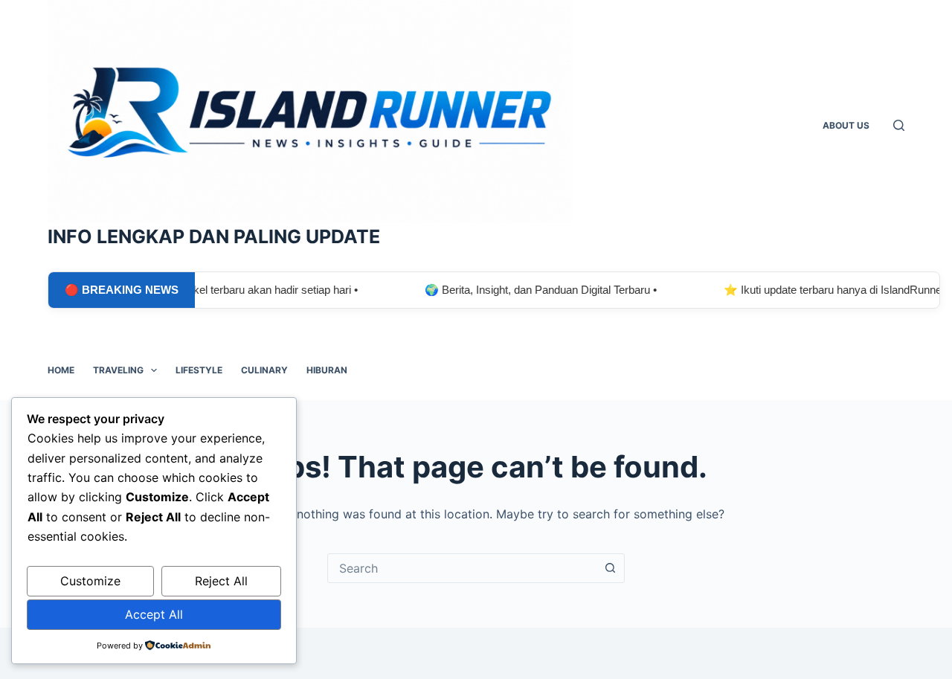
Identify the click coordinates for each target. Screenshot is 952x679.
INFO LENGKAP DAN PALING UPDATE (214, 236)
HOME (61, 370)
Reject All (221, 580)
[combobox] (462, 568)
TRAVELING (118, 370)
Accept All (154, 614)
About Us (846, 125)
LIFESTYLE (199, 370)
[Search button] (610, 568)
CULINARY (264, 370)
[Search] (898, 125)
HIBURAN (326, 370)
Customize (90, 580)
